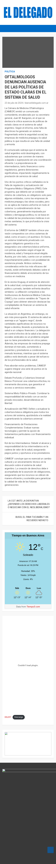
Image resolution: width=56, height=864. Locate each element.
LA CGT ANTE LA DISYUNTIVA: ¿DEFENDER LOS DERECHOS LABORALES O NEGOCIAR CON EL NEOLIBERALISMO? (29, 504)
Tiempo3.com (33, 606)
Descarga (18, 717)
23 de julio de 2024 (14, 103)
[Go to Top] (50, 850)
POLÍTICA (10, 71)
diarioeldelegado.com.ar (36, 103)
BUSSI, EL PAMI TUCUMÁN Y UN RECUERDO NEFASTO (32, 519)
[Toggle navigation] (6, 28)
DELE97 (8, 717)
